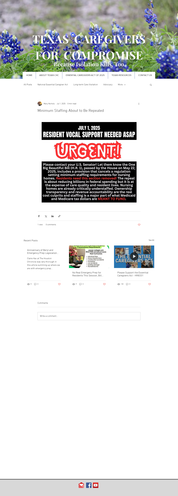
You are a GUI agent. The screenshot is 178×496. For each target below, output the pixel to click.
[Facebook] (89, 485)
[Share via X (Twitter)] (45, 216)
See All (151, 240)
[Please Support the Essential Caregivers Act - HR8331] (134, 257)
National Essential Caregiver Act (53, 84)
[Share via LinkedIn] (52, 216)
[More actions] (138, 103)
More (120, 84)
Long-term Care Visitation (85, 84)
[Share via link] (59, 216)
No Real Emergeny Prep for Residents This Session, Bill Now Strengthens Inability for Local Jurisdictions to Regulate (88, 274)
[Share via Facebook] (39, 216)
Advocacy (107, 84)
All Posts (28, 84)
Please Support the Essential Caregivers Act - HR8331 (132, 274)
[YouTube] (95, 485)
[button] (150, 85)
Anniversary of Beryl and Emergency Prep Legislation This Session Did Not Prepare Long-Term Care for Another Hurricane (42, 252)
